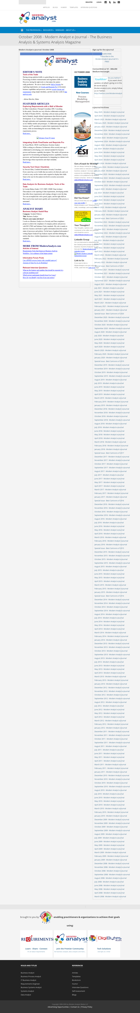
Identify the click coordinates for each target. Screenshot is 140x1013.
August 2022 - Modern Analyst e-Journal (110, 236)
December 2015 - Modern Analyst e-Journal (111, 552)
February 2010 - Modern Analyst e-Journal (111, 812)
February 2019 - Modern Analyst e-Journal (111, 401)
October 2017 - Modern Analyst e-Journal (110, 464)
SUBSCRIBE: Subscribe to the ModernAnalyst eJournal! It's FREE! (106, 58)
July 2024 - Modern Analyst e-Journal (109, 148)
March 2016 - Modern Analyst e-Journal (110, 537)
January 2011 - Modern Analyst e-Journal (110, 772)
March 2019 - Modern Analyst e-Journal (110, 398)
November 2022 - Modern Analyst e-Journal (111, 225)
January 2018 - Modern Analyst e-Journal (110, 449)
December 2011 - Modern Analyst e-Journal (111, 731)
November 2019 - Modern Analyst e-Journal (111, 368)
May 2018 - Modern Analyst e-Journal (109, 434)
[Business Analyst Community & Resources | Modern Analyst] (38, 17)
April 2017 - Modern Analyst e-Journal (109, 486)
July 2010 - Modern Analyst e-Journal (109, 794)
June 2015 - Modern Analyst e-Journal (109, 574)
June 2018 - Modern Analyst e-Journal (109, 431)
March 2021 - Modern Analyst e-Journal (110, 302)
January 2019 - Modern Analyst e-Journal (110, 405)
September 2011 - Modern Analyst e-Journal (112, 742)
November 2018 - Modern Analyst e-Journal (111, 412)
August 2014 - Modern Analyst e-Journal (110, 614)
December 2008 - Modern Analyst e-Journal (111, 863)
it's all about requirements (36, 952)
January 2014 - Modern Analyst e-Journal (110, 640)
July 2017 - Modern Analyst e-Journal (109, 475)
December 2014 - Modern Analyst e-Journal (111, 599)
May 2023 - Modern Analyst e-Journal (109, 200)
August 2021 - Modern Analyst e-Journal (110, 284)
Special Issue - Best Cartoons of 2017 (109, 453)
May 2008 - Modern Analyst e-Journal (109, 889)
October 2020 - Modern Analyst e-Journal (110, 324)
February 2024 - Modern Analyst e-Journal (111, 167)
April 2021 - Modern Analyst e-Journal (109, 299)
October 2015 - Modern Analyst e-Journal (110, 559)
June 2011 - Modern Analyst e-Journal (109, 753)
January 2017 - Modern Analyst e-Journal (110, 497)
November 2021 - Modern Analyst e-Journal (111, 273)
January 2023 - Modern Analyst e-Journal (110, 214)
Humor (64, 7)
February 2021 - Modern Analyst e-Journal (111, 306)
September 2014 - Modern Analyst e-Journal (112, 610)
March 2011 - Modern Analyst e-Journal (110, 764)
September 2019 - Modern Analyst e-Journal (112, 376)
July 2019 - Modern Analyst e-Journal (109, 383)
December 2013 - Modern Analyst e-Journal (111, 643)
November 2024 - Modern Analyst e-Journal (111, 134)
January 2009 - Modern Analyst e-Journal (110, 860)
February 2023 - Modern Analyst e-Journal (111, 211)
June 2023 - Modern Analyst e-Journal (109, 196)
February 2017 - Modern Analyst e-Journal (111, 493)
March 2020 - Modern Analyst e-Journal (110, 350)
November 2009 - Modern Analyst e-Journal (111, 823)
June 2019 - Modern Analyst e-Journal (109, 387)
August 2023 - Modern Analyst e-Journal (110, 189)
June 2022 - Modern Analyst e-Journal (109, 244)
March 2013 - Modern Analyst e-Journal (110, 676)
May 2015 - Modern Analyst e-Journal (109, 577)
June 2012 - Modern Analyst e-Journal (109, 709)
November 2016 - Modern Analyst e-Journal (111, 508)
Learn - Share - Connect (36, 948)
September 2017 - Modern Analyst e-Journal (112, 467)
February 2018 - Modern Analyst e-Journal (111, 445)
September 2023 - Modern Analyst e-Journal (112, 185)
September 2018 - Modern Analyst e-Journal (112, 420)
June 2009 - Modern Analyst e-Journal (109, 841)
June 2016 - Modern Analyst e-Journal (109, 526)
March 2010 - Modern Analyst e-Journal (110, 808)
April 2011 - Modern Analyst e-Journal (109, 761)
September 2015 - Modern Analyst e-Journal (112, 563)
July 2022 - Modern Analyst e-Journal (109, 240)
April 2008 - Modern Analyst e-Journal (109, 893)
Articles (46, 7)
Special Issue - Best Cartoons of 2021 (109, 266)
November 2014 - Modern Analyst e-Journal (111, 603)
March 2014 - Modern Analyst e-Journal (110, 632)
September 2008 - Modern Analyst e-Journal (112, 874)
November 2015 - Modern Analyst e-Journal (111, 555)
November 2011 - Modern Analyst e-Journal (111, 735)
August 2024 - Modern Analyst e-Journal (110, 145)
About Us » (70, 30)
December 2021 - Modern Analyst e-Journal (111, 269)
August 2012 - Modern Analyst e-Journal (110, 702)
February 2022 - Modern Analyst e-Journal (111, 258)
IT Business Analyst (28, 980)
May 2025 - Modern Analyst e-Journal (109, 112)
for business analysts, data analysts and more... (70, 952)
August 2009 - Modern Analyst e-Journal (110, 834)
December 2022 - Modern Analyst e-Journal (111, 222)
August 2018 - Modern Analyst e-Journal (110, 423)
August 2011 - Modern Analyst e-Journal (110, 746)
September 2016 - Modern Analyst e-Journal (112, 515)
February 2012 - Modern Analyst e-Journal (111, 724)
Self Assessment (78, 991)
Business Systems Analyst (31, 987)
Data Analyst (26, 994)
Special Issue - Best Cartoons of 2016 (109, 500)
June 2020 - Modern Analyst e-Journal (109, 339)
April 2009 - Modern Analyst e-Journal (109, 849)
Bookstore (76, 980)
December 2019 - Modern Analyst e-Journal (111, 365)
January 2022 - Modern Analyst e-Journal (110, 262)
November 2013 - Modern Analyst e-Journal (111, 647)
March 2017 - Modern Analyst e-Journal (110, 489)
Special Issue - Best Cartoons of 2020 (109, 313)
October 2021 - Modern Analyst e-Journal (110, 277)
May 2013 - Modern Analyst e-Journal (109, 669)
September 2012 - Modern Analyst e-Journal (112, 698)
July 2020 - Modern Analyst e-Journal (109, 335)
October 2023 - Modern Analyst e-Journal (110, 181)
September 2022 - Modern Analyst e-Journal (112, 233)
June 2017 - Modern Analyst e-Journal (109, 478)
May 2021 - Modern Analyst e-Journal (109, 295)
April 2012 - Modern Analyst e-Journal (109, 717)
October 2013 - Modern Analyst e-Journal (110, 651)
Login (99, 2)
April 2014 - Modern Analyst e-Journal (109, 629)
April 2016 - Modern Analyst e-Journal (109, 533)
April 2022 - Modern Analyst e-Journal (109, 251)
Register (89, 2)
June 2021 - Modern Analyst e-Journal (109, 291)
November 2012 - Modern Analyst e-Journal (111, 691)
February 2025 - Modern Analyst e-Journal (111, 123)
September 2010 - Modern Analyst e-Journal (112, 786)
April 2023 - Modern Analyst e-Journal (109, 203)
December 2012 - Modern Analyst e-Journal (111, 687)
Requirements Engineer (30, 984)
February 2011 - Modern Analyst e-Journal (111, 768)
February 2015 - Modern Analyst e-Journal (111, 588)
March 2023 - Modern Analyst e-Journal (110, 207)
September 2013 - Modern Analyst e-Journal (112, 654)
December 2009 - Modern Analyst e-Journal (111, 819)
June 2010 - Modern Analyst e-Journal (109, 797)
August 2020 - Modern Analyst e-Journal (110, 332)
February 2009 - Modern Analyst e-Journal (111, 856)
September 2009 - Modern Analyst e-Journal (112, 830)
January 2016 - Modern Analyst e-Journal (110, 544)
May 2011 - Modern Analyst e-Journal (109, 757)
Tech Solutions (104, 948)
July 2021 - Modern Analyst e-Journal (109, 288)
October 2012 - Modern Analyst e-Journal (110, 695)
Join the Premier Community (70, 948)
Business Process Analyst (31, 976)
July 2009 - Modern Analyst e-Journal (109, 838)
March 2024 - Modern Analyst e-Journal (110, 163)
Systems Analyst (27, 991)
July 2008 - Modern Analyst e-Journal (109, 881)
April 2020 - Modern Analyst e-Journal (109, 346)
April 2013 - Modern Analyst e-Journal (109, 673)
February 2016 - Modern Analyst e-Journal (111, 541)
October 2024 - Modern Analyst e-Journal (110, 137)
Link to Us (91, 267)
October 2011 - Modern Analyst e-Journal (110, 739)
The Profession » (34, 30)
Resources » (48, 30)
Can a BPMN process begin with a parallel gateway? (40, 260)
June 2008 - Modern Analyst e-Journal (109, 885)
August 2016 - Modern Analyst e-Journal (110, 519)
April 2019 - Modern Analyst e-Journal (109, 394)
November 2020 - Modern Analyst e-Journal (111, 321)
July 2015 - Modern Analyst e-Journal (109, 570)
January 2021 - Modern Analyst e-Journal (110, 310)
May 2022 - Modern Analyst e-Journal (109, 247)
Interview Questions (89, 7)
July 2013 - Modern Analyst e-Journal (109, 662)
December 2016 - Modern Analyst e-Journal (111, 504)
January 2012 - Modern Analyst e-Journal (110, 728)
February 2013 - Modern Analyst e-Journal (111, 680)
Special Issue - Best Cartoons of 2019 (109, 361)
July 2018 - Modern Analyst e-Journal (109, 427)
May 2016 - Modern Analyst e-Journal (109, 530)
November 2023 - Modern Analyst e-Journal (111, 178)
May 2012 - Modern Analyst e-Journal (109, 713)
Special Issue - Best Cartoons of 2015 (109, 548)
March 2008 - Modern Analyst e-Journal (110, 896)
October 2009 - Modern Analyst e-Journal (110, 826)
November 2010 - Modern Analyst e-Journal (111, 779)
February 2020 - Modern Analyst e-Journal (111, 354)
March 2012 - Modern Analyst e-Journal (110, 720)
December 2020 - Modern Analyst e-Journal (111, 317)
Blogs (55, 7)
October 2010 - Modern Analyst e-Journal (110, 783)
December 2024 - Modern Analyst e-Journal (111, 130)
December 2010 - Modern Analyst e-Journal (111, 775)
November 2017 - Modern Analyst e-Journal (111, 460)
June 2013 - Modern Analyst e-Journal (109, 665)
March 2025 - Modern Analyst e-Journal (110, 119)
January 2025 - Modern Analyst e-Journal (110, 126)
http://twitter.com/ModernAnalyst (108, 93)
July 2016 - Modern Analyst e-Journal (109, 522)
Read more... (27, 133)
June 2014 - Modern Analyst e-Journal (109, 621)
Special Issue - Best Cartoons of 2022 (109, 218)
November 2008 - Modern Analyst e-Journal (111, 867)
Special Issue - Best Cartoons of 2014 (109, 596)
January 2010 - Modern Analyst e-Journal (110, 816)
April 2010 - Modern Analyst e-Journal (109, 805)
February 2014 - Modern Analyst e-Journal (111, 636)
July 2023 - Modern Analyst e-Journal (109, 192)
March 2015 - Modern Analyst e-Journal (110, 585)
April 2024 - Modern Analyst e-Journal (109, 159)
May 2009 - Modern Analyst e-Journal (109, 845)
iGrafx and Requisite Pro (49, 87)
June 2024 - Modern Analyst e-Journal (109, 152)
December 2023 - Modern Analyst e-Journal (111, 174)
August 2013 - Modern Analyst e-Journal (110, 658)
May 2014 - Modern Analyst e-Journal (109, 625)
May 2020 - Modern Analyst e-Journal (109, 343)
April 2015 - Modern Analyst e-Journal (109, 581)
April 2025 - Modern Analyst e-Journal (109, 115)
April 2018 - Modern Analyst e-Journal (109, 438)
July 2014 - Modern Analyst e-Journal (109, 618)
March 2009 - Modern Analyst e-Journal (110, 852)
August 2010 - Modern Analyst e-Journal (110, 790)
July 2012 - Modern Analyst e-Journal (109, 706)
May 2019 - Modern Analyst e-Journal (109, 390)
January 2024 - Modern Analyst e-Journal (110, 170)
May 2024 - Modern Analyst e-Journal (109, 156)
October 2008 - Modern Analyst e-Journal (110, 871)
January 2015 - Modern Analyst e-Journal (110, 592)
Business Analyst (27, 973)
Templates (74, 7)
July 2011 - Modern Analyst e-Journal (109, 750)
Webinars (60, 30)
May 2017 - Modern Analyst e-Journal (109, 482)
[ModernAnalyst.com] (71, 938)
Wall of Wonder (56, 84)
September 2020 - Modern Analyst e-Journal (112, 328)
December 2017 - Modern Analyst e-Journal (111, 456)
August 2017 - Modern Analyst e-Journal (110, 471)
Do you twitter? (114, 78)
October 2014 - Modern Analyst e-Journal (110, 607)
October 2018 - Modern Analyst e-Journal (110, 416)
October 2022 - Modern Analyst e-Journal (110, 229)
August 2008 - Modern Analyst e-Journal (110, 878)
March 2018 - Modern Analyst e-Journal (110, 442)
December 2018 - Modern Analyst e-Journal (111, 409)
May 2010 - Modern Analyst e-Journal (109, 801)
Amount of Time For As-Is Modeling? (35, 263)
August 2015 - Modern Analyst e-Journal (110, 566)
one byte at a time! (104, 952)
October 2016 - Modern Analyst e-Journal (110, 511)
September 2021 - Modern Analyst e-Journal (112, 280)
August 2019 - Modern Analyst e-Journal (110, 379)
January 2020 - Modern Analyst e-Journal (110, 357)
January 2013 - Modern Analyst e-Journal (110, 684)
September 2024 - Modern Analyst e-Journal (112, 141)
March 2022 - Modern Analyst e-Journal (110, 255)
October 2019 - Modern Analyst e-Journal (110, 372)
